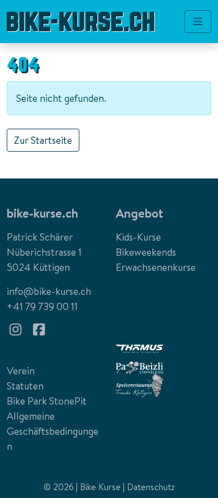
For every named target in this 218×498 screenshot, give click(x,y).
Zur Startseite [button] (43, 140)
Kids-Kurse (138, 237)
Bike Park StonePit (47, 401)
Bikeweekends (146, 252)
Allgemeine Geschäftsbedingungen (52, 431)
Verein (21, 371)
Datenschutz (151, 487)
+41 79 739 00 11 (42, 306)
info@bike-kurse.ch (49, 291)
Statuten (25, 386)
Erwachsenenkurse (156, 267)
